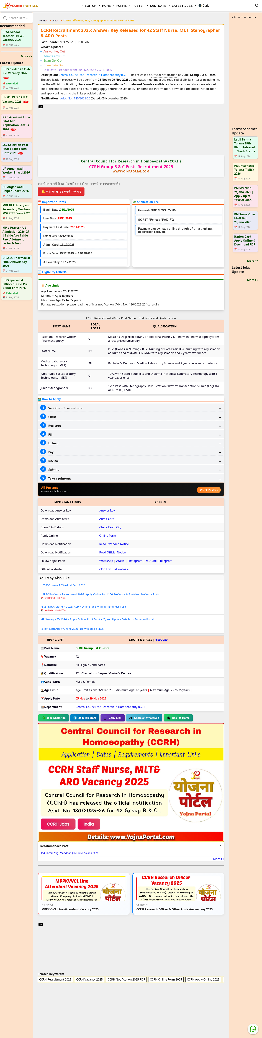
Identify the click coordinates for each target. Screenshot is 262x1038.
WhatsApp (106, 561)
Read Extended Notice (114, 544)
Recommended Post (54, 846)
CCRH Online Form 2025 (166, 979)
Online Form (107, 536)
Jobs (54, 20)
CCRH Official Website (114, 569)
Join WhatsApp (56, 717)
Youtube (151, 561)
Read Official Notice (112, 552)
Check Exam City (110, 527)
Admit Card (106, 519)
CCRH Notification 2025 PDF (126, 979)
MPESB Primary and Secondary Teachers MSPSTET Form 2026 (16, 209)
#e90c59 (161, 640)
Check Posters (209, 490)
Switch (90, 5)
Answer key (107, 510)
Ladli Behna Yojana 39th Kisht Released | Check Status (244, 145)
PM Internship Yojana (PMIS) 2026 (244, 169)
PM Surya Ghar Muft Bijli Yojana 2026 (244, 218)
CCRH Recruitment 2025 (55, 979)
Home (106, 5)
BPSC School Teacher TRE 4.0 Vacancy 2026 (13, 36)
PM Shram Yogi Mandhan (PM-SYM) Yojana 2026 (69, 853)
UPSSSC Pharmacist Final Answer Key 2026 (16, 262)
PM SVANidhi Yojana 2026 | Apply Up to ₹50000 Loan (243, 194)
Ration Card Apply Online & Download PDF (244, 240)
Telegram (166, 561)
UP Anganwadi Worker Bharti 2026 (16, 170)
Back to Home (180, 717)
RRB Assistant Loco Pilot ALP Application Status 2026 (16, 123)
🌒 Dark (203, 5)
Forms (121, 5)
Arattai (120, 561)
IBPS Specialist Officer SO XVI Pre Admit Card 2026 (15, 284)
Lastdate (158, 5)
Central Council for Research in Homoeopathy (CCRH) (95, 75)
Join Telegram (87, 717)
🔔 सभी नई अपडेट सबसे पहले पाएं (61, 191)
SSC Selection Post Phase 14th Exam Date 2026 (15, 149)
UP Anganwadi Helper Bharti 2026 (15, 189)
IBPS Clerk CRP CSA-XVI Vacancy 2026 (16, 71)
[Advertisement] (131, 129)
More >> (26, 56)
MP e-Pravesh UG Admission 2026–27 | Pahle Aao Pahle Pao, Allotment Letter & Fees (15, 235)
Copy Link (115, 717)
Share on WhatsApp (146, 717)
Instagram (135, 561)
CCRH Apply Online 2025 (203, 979)
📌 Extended (10, 83)
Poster (138, 5)
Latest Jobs (182, 5)
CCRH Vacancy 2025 (89, 979)
